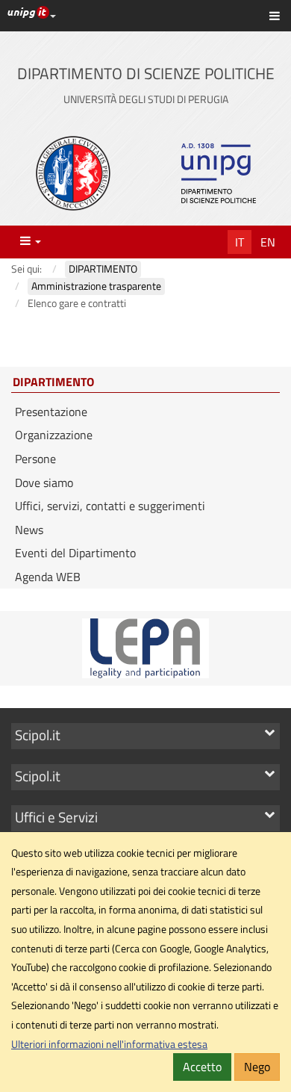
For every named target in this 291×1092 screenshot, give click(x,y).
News (29, 530)
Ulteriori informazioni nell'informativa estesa (109, 1044)
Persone (35, 459)
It (239, 242)
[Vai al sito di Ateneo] (73, 173)
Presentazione (51, 412)
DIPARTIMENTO (53, 382)
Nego (257, 1067)
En (267, 242)
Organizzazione (54, 435)
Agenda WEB (48, 577)
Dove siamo (44, 482)
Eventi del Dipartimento (75, 553)
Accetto (202, 1067)
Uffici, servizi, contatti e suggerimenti (110, 506)
